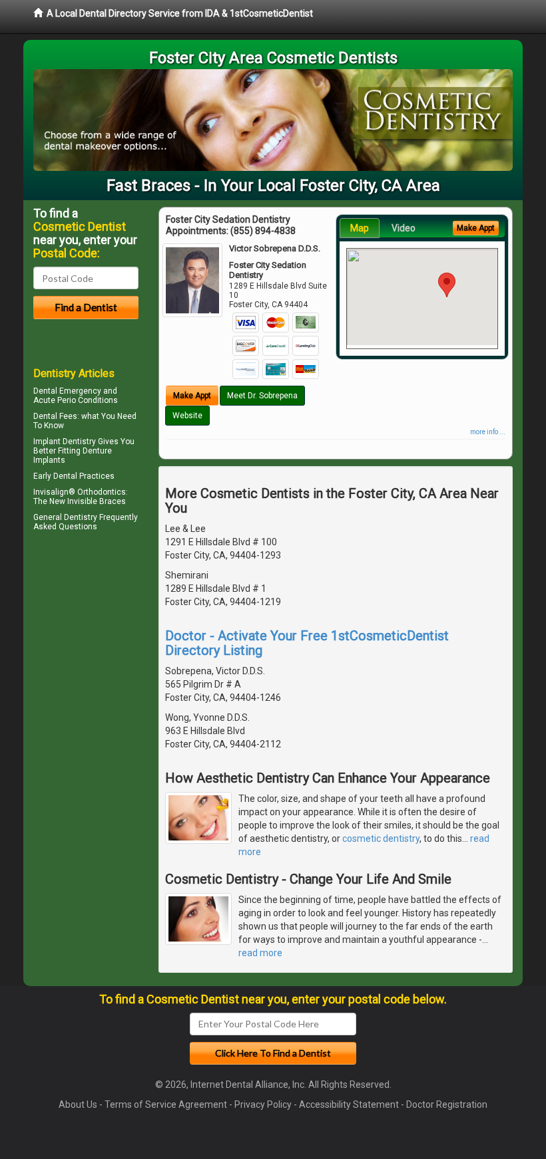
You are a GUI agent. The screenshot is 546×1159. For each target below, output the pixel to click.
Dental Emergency (67, 391)
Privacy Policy (263, 1104)
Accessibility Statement (349, 1104)
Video (403, 228)
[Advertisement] (101, 651)
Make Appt (192, 395)
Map (359, 228)
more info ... (487, 432)
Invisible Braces (96, 501)
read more (260, 953)
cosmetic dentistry (380, 838)
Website (187, 415)
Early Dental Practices (74, 476)
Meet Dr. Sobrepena (262, 395)
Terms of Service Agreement (166, 1104)
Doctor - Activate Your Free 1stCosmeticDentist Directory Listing (307, 643)
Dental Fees (55, 416)
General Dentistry (65, 517)
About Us (78, 1104)
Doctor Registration (446, 1104)
